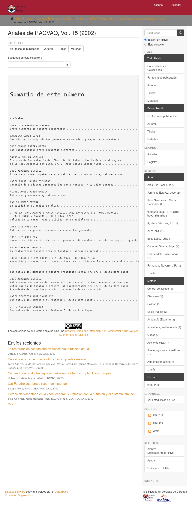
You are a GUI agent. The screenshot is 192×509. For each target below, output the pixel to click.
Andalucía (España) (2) (161, 319)
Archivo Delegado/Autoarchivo (160, 450)
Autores (48, 49)
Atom (156, 431)
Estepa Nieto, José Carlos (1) (162, 256)
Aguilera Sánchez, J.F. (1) (162, 223)
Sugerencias (25, 495)
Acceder (152, 154)
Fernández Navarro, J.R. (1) (164, 265)
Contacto (10, 495)
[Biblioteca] (149, 498)
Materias (76, 49)
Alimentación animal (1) (161, 362)
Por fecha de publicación (25, 49)
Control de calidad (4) (160, 288)
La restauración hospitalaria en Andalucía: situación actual (49, 348)
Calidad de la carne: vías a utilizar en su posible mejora (47, 359)
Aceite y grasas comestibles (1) (163, 352)
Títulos (62, 49)
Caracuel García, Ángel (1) (163, 246)
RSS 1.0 (158, 415)
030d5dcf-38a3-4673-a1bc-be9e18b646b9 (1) (163, 213)
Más (10, 404)
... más (151, 273)
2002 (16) (153, 385)
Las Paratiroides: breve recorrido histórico (37, 383)
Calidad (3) (153, 304)
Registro (152, 162)
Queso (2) (153, 335)
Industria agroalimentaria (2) (164, 327)
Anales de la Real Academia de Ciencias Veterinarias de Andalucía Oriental (120, 18)
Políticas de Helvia (158, 468)
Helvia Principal (24, 18)
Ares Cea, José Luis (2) (161, 185)
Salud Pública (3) (157, 312)
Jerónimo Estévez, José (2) (163, 192)
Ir (67, 64)
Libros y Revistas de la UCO (54, 18)
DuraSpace (61, 491)
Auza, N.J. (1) (155, 231)
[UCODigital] (164, 498)
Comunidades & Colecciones (156, 68)
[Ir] (180, 33)
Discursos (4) (155, 296)
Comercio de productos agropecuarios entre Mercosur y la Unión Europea (59, 373)
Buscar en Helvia (158, 40)
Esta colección (156, 44)
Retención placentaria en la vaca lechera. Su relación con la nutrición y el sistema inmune (71, 393)
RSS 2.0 (158, 423)
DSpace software (15, 491)
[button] (160, 4)
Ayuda (151, 460)
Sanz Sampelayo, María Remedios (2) (161, 202)
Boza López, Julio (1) (159, 238)
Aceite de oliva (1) (158, 342)
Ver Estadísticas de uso (161, 400)
